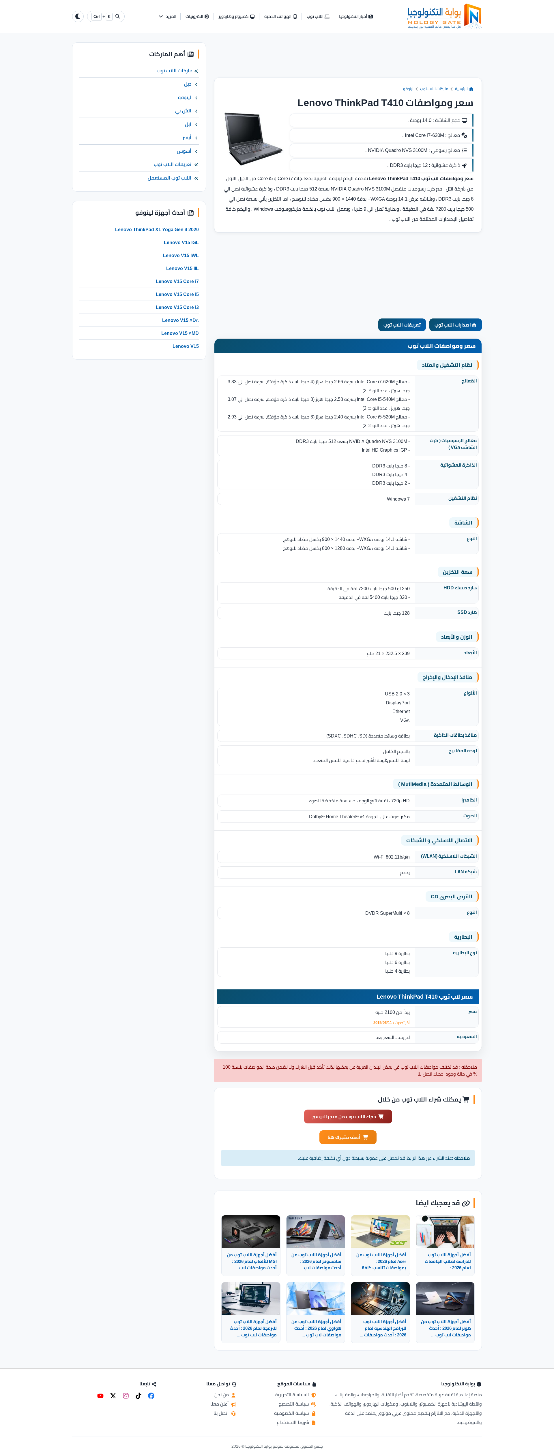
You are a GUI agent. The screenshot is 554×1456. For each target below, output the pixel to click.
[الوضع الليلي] (78, 16)
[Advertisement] (348, 60)
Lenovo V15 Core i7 (177, 281)
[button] (167, 16)
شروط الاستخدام (293, 1422)
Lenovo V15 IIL (182, 268)
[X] (113, 1396)
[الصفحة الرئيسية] (444, 16)
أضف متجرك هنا (343, 1137)
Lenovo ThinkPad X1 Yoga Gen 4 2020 (157, 229)
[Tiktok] (138, 1396)
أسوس (184, 151)
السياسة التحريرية (292, 1394)
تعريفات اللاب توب (402, 324)
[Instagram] (126, 1396)
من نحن (222, 1394)
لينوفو (408, 89)
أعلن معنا (220, 1404)
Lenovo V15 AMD (180, 333)
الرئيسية (462, 89)
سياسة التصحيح (294, 1404)
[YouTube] (100, 1396)
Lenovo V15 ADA (180, 320)
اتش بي (183, 111)
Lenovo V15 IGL (181, 242)
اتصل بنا (222, 1413)
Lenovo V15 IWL (181, 255)
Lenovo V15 (186, 346)
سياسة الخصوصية (292, 1413)
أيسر (187, 137)
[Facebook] (151, 1396)
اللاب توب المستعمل (169, 177)
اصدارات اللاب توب (453, 324)
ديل (187, 84)
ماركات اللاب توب (434, 89)
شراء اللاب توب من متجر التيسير (344, 1116)
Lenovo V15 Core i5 (177, 294)
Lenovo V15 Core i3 (177, 307)
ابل (188, 124)
